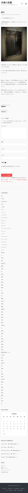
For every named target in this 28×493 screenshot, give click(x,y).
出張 (2, 268)
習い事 (2, 355)
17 (3, 426)
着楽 (15, 490)
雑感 (2, 395)
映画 (2, 317)
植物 (2, 330)
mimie (2, 198)
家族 (2, 285)
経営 (2, 347)
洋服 (2, 333)
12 (10, 424)
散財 (2, 306)
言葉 (2, 376)
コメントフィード (5, 470)
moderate (10, 488)
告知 (2, 274)
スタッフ (3, 223)
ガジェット (3, 220)
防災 (2, 392)
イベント (3, 212)
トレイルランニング (6, 228)
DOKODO (11, 490)
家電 (2, 287)
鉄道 (2, 390)
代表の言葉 (6, 2)
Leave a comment (16, 14)
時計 (2, 320)
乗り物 (2, 252)
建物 (2, 298)
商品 (2, 276)
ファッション (4, 239)
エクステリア (4, 217)
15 (21, 424)
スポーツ (3, 225)
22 (21, 426)
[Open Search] (22, 3)
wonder (3, 457)
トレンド (3, 231)
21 (17, 426)
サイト (2, 155)
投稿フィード (4, 468)
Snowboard (4, 201)
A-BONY (4, 488)
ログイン (3, 465)
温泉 (2, 338)
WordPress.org (4, 472)
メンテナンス (4, 244)
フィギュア (3, 241)
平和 (2, 293)
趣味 (2, 382)
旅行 (2, 312)
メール (2, 148)
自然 (2, 360)
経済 (2, 349)
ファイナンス (4, 236)
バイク (2, 233)
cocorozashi (16, 488)
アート (2, 209)
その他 (2, 206)
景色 (2, 322)
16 (24, 424)
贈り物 (2, 379)
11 (7, 424)
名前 (2, 141)
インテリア (3, 215)
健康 (2, 266)
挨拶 (2, 303)
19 (10, 426)
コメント (3, 126)
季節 (2, 282)
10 (3, 424)
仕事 (2, 258)
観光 (2, 374)
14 (17, 424)
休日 (2, 260)
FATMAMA (20, 490)
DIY (2, 196)
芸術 (2, 368)
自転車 (2, 363)
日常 (2, 314)
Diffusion (22, 488)
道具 (2, 387)
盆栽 (2, 344)
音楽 (2, 400)
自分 (2, 357)
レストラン (3, 247)
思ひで (2, 301)
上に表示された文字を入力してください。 (11, 166)
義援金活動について (6, 352)
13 (14, 424)
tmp (6, 490)
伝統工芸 (3, 263)
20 (14, 426)
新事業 (2, 309)
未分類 (2, 325)
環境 (2, 341)
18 (7, 426)
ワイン (2, 250)
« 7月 (4, 433)
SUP (2, 204)
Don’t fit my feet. (5, 450)
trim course (4, 443)
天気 (2, 279)
